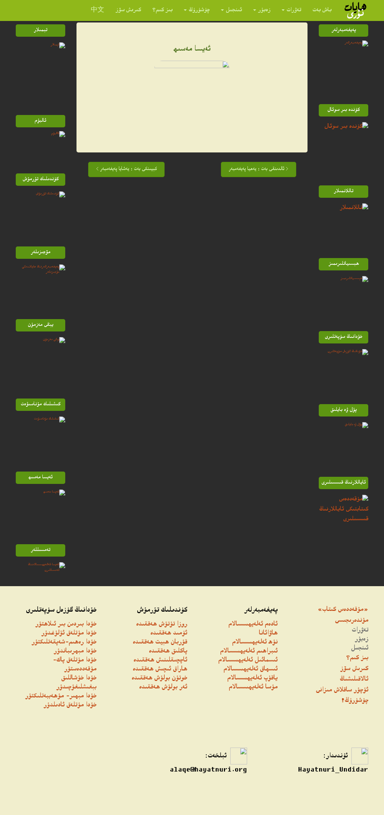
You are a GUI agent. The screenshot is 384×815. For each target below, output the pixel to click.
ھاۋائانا (268, 633)
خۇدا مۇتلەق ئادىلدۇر (70, 705)
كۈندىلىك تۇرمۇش (162, 610)
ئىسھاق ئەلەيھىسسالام (251, 669)
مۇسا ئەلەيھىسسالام (253, 687)
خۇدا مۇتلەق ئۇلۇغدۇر (68, 633)
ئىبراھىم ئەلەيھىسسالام (249, 651)
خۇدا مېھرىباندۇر (75, 651)
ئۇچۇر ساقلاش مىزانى (342, 690)
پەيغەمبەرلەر (261, 610)
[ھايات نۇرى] (355, 10)
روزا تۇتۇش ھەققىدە (161, 624)
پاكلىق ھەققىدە (168, 651)
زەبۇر (264, 10)
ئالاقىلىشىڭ (354, 679)
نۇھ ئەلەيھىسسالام (255, 642)
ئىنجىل (234, 10)
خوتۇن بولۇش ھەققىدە (159, 678)
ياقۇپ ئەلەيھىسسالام (252, 678)
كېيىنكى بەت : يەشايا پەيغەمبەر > (126, 169)
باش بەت (322, 10)
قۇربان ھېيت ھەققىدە (160, 642)
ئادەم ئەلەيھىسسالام (253, 624)
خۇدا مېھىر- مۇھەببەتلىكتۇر (60, 696)
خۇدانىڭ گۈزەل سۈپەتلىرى (61, 610)
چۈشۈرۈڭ (199, 10)
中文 (97, 10)
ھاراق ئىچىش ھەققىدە (160, 669)
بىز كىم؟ (162, 10)
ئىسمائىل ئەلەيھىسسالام (248, 660)
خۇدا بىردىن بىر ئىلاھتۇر (65, 624)
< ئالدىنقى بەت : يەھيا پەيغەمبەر (258, 169)
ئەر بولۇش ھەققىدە (163, 687)
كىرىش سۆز (128, 10)
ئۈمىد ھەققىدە (168, 633)
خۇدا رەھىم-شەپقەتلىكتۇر (64, 642)
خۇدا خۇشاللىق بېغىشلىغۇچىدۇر (76, 683)
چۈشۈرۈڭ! (354, 701)
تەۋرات (293, 10)
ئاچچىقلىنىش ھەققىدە (160, 660)
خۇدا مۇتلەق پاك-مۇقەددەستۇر (74, 665)
